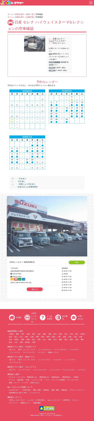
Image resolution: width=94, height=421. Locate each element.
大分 (15, 342)
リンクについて (34, 393)
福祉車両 (20, 380)
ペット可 (25, 382)
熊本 (10, 342)
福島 (44, 334)
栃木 (55, 334)
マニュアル (21, 377)
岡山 (33, 339)
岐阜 (42, 337)
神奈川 (83, 334)
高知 (65, 339)
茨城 (49, 334)
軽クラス (12, 349)
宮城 (28, 334)
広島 (38, 339)
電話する (35, 289)
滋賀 (64, 337)
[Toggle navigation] (91, 3)
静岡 (48, 337)
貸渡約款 (64, 390)
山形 (38, 334)
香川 (55, 339)
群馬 (60, 334)
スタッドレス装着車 (58, 380)
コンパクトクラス (44, 359)
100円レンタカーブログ (17, 400)
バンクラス (41, 352)
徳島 (49, 339)
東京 (76, 334)
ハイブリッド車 (37, 380)
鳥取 (22, 339)
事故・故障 (37, 390)
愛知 (53, 337)
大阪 (75, 337)
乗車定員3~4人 (44, 377)
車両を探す (19, 14)
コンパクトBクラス (60, 349)
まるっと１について (54, 400)
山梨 (32, 337)
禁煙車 (76, 377)
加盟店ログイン (25, 403)
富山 (15, 337)
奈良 (10, 339)
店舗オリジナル (52, 352)
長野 (37, 337)
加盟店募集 (37, 403)
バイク (47, 380)
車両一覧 (29, 14)
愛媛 (60, 339)
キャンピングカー (73, 380)
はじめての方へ (14, 390)
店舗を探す (19, 17)
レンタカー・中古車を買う (36, 400)
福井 (26, 337)
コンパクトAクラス (44, 349)
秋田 (33, 334)
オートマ (12, 377)
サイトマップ (13, 403)
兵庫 (80, 337)
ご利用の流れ (26, 390)
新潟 (10, 337)
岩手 (22, 334)
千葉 (71, 334)
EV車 (27, 380)
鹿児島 (27, 342)
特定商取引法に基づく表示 (18, 393)
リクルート (75, 400)
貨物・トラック (14, 382)
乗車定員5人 (56, 377)
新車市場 (66, 400)
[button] (25, 44)
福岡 (71, 339)
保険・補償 (55, 390)
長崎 (82, 339)
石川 (21, 337)
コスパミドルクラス (40, 370)
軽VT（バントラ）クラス (26, 349)
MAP (77, 262)
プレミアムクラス (28, 352)
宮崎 (21, 342)
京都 (69, 337)
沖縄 (33, 342)
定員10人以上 (34, 382)
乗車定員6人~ (67, 377)
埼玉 (65, 334)
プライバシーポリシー (77, 390)
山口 (44, 339)
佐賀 (76, 339)
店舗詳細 (29, 17)
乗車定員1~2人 (32, 377)
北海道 (11, 334)
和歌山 (16, 339)
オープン (12, 380)
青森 (17, 334)
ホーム (10, 14)
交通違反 (46, 390)
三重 (59, 337)
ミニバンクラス (14, 352)
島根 (28, 339)
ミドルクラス (74, 349)
